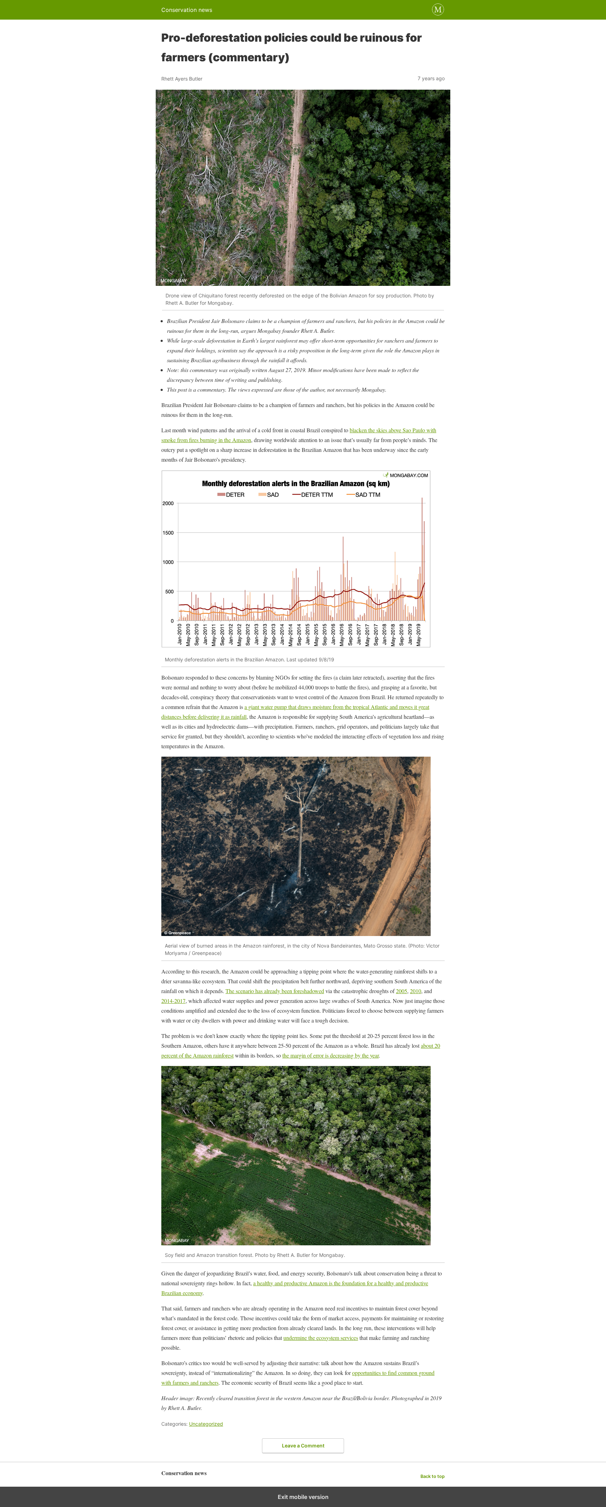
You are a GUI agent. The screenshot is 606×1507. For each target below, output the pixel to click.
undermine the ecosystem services (320, 1337)
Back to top (432, 1476)
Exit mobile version (303, 1496)
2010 (415, 991)
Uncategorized (206, 1424)
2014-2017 (173, 1000)
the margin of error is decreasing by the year (330, 1055)
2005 (401, 991)
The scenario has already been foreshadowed (274, 991)
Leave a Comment (303, 1445)
